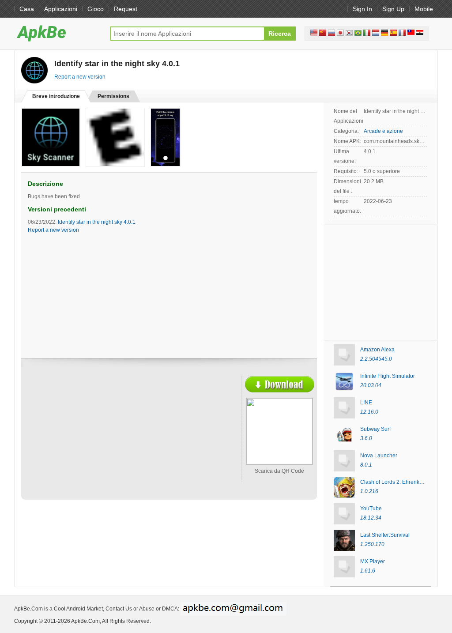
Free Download (279, 384)
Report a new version (79, 77)
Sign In (362, 8)
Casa (26, 8)
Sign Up (393, 8)
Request (125, 8)
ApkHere (58, 33)
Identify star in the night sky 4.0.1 (97, 222)
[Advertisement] (105, 440)
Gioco (95, 8)
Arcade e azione (383, 131)
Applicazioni (60, 8)
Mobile (423, 8)
